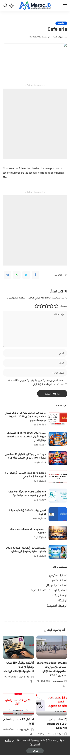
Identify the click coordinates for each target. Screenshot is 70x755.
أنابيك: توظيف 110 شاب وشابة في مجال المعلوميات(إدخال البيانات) (19, 667)
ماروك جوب (58, 36)
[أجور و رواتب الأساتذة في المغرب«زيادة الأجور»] (58, 514)
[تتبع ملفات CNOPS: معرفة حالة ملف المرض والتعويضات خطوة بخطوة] (58, 496)
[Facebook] (35, 275)
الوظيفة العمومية (57, 605)
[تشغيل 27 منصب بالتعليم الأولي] (18, 703)
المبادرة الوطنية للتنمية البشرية (49, 590)
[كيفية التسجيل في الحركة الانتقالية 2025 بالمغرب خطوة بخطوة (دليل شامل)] (58, 552)
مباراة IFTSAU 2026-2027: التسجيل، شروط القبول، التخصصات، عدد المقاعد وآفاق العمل (26, 436)
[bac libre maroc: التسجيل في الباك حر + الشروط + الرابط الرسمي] (58, 477)
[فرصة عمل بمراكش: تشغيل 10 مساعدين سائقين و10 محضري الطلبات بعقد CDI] (58, 458)
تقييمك (63, 305)
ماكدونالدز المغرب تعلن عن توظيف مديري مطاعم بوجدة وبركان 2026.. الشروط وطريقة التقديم (25, 416)
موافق (35, 750)
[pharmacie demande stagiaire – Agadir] (58, 533)
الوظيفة (62, 600)
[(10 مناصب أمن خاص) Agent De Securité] (51, 703)
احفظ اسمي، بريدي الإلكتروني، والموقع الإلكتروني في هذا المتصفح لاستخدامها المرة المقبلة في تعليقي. (35, 382)
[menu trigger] (63, 5)
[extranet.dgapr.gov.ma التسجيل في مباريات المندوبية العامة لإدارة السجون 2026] (51, 647)
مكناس (61, 23)
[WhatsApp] (17, 275)
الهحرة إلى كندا (59, 595)
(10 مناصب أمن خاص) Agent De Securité (57, 724)
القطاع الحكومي (58, 575)
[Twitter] (26, 275)
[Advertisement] (35, 124)
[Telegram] (7, 275)
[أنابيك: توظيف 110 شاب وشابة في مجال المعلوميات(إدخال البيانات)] (18, 647)
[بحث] (5, 5)
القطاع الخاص (59, 580)
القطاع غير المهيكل (56, 585)
